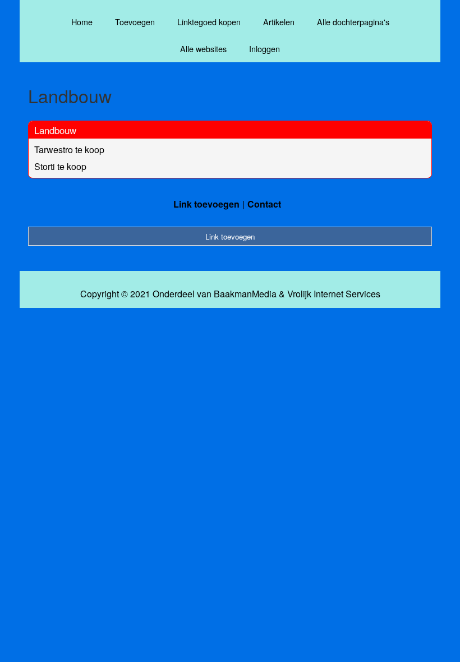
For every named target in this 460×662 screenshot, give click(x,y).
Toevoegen (135, 21)
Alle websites (203, 48)
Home (82, 21)
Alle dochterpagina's (353, 21)
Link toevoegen (206, 203)
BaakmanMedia (245, 294)
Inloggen (264, 48)
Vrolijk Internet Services (333, 294)
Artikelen (279, 21)
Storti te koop (60, 166)
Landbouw (55, 130)
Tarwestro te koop (69, 149)
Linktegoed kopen (209, 21)
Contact (264, 203)
